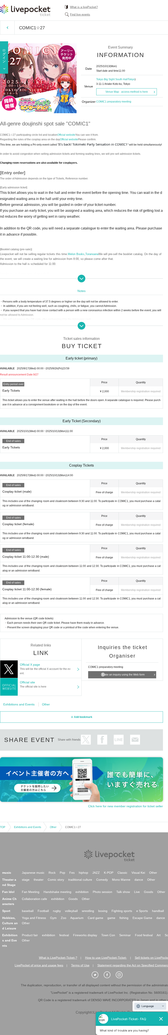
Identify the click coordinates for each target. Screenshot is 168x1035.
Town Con (108, 935)
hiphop (83, 872)
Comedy (102, 879)
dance (139, 879)
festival (64, 935)
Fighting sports (122, 911)
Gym (53, 918)
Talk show (123, 892)
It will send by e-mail (135, 740)
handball (158, 911)
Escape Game (142, 918)
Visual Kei (138, 872)
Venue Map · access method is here (126, 91)
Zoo (63, 918)
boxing (102, 911)
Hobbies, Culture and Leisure (10, 923)
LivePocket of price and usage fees (39, 965)
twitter (86, 740)
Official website (66, 134)
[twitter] (97, 974)
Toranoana (91, 254)
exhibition (82, 892)
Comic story (56, 879)
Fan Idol (8, 892)
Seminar (125, 935)
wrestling (88, 911)
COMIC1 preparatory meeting (113, 101)
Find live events (80, 14)
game (111, 918)
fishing (123, 918)
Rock (52, 872)
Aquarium (77, 918)
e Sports (142, 911)
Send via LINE (119, 740)
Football (43, 911)
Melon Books (76, 254)
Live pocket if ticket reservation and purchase (25, 10)
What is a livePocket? (84, 7)
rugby (57, 911)
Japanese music (33, 872)
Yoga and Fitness (34, 918)
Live (137, 892)
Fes (72, 872)
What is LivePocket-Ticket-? (58, 957)
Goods (148, 892)
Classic (122, 872)
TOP (2, 827)
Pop (62, 872)
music (6, 872)
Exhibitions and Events (19, 704)
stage (26, 879)
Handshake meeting (57, 892)
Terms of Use (80, 965)
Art (159, 935)
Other (46, 704)
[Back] (7, 27)
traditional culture (80, 879)
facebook (102, 740)
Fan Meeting (30, 892)
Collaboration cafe (34, 899)
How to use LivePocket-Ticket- (106, 957)
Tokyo (131, 79)
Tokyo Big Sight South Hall (112, 79)
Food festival (144, 935)
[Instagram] (121, 974)
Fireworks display (85, 935)
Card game (95, 918)
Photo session (102, 892)
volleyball (71, 911)
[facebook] (109, 974)
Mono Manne (121, 879)
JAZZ (96, 872)
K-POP (108, 872)
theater (39, 879)
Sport (6, 911)
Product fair (30, 935)
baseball (27, 911)
